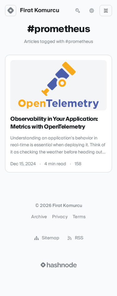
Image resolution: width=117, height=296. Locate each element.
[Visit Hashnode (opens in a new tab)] (59, 265)
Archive (39, 217)
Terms (79, 217)
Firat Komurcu (39, 10)
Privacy (60, 217)
